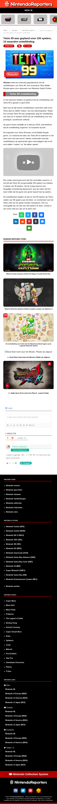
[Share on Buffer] (35, 221)
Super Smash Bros (13, 632)
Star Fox (9, 658)
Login (9, 408)
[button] (28, 11)
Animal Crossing (13, 627)
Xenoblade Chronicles (15, 662)
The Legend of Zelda (14, 618)
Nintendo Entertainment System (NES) (21, 579)
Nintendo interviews (14, 508)
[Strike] (17, 425)
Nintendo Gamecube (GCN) (17, 553)
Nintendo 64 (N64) (13, 566)
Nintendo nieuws (13, 486)
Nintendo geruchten (14, 490)
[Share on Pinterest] (29, 221)
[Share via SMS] (42, 221)
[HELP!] (38, 791)
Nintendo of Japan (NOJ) (15, 702)
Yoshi (8, 645)
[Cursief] (10, 425)
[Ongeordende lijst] (23, 425)
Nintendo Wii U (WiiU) (15, 535)
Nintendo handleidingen (16, 499)
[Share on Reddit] (22, 221)
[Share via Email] (29, 228)
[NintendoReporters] (28, 6)
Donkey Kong (11, 623)
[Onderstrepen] (14, 425)
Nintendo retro (12, 512)
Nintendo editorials (14, 503)
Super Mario (11, 601)
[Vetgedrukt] (7, 425)
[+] (33, 425)
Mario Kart (10, 605)
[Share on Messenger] (41, 215)
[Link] (30, 425)
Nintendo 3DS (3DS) (14, 540)
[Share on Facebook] (34, 215)
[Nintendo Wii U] (40, 19)
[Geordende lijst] (20, 425)
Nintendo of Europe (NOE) (16, 694)
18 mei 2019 (9, 46)
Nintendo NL (10, 689)
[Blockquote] (26, 425)
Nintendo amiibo (13, 586)
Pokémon (10, 614)
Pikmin (9, 667)
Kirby (8, 636)
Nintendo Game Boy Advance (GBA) (20, 557)
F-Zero (8, 671)
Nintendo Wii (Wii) (13, 544)
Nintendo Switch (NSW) (15, 531)
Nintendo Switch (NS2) (15, 527)
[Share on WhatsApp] (21, 215)
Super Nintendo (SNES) (15, 570)
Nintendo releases (13, 494)
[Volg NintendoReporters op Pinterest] (30, 790)
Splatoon (9, 640)
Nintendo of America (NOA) (16, 698)
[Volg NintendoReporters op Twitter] (23, 790)
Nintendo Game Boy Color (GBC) (19, 562)
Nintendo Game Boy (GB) (16, 575)
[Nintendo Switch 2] (8, 19)
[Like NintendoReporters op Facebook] (15, 790)
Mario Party (10, 610)
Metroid (9, 649)
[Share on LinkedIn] (16, 221)
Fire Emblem (11, 654)
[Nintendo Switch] (24, 19)
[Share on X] (28, 215)
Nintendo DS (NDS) (13, 548)
